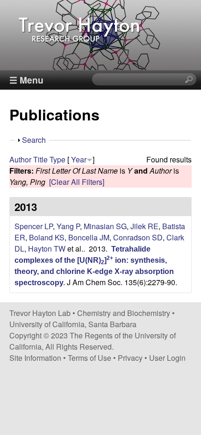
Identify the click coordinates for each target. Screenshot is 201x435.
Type (57, 159)
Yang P (68, 226)
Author (20, 159)
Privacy (130, 357)
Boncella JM (88, 237)
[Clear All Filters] (76, 181)
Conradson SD (138, 237)
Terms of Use (89, 357)
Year (78, 159)
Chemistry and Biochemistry (123, 313)
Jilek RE (144, 226)
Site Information (35, 357)
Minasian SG (105, 226)
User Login (167, 357)
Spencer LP (33, 226)
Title (40, 159)
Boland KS (47, 237)
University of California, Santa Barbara (72, 324)
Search (34, 139)
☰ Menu (26, 79)
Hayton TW (46, 248)
